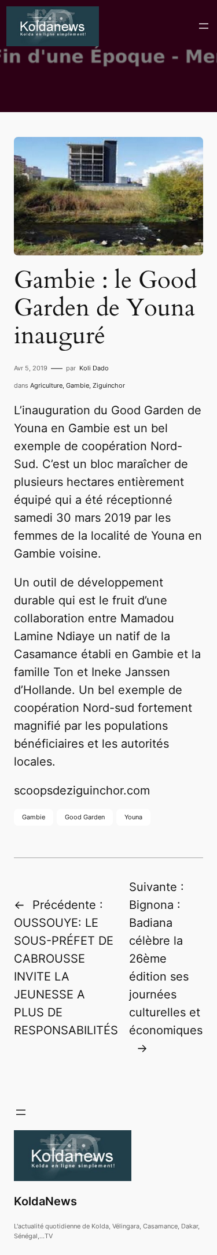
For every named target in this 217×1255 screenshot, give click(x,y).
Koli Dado (94, 368)
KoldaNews (45, 1201)
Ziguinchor (109, 385)
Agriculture (46, 385)
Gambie (77, 385)
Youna (133, 817)
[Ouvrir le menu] (204, 26)
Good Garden (85, 817)
